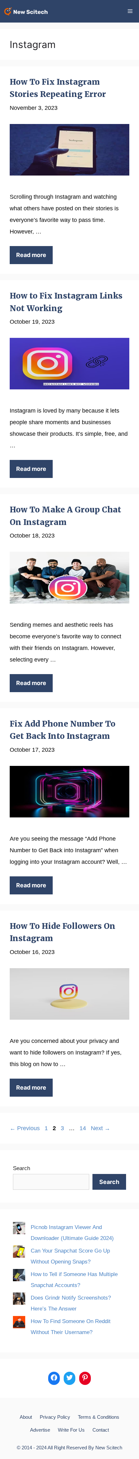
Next (100, 1128)
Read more (31, 255)
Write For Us (71, 1430)
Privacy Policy (55, 1417)
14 (83, 1128)
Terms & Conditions (98, 1417)
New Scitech (108, 1447)
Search (21, 1168)
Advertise (40, 1430)
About (26, 1417)
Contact (100, 1430)
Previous (25, 1128)
